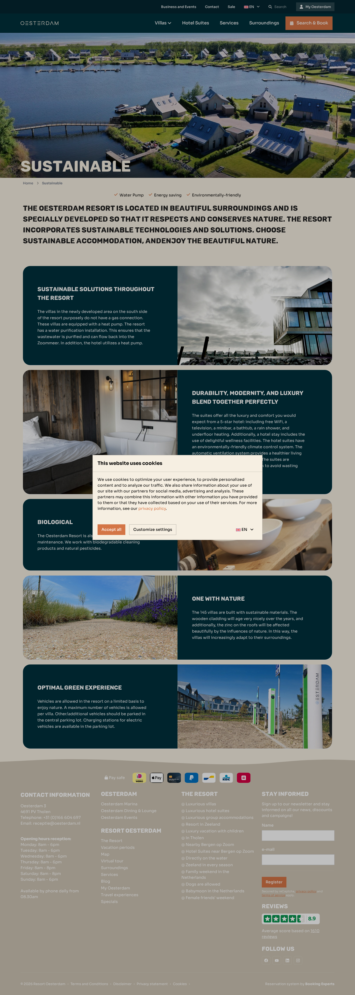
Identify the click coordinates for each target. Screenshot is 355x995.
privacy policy (152, 508)
